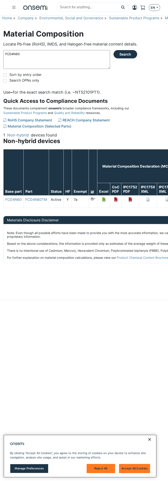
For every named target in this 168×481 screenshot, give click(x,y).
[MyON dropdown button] (135, 7)
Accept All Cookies (134, 468)
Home (7, 18)
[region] (80, 456)
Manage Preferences (29, 468)
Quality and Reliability (69, 113)
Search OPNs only (24, 80)
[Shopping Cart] (144, 7)
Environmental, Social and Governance (71, 18)
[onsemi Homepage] (36, 8)
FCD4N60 (13, 199)
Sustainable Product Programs (134, 18)
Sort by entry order (25, 74)
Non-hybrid (18, 135)
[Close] (149, 439)
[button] (123, 7)
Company (26, 18)
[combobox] (87, 7)
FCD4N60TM (36, 199)
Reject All (100, 468)
